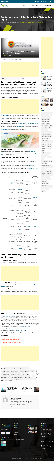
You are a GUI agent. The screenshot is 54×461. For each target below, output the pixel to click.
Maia (15, 376)
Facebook (13, 330)
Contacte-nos (9, 328)
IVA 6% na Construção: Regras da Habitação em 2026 (11, 339)
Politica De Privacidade (19, 439)
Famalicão (3, 373)
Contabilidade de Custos (20, 370)
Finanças (7, 373)
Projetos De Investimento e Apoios (17, 377)
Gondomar (19, 374)
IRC (12, 205)
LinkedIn (17, 330)
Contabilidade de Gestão (30, 370)
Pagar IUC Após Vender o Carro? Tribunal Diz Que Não (11, 342)
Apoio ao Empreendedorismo (9, 367)
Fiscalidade (12, 373)
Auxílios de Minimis (5, 115)
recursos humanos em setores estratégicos (19, 249)
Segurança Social (18, 379)
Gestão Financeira (13, 374)
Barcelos (15, 368)
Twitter (21, 330)
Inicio (24, 5)
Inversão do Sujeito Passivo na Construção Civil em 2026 (12, 341)
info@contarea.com (5, 1)
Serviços (33, 5)
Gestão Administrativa (5, 374)
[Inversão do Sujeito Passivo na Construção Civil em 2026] (43, 90)
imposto (17, 182)
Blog (37, 5)
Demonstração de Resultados (24, 371)
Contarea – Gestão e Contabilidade (8, 316)
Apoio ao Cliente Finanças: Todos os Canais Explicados (11, 344)
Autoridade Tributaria (4, 368)
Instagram (25, 330)
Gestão (20, 59)
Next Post (23, 391)
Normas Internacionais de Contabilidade (24, 376)
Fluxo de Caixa (18, 373)
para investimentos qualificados (19, 189)
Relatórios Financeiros (5, 379)
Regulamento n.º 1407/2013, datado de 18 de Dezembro (28, 123)
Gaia (23, 373)
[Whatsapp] (38, 373)
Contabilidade (12, 370)
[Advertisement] (20, 69)
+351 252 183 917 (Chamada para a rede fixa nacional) (46, 447)
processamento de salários (5, 377)
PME (21, 204)
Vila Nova (10, 380)
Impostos (24, 374)
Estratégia (32, 371)
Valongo (6, 380)
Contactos (42, 5)
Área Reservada (48, 5)
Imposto (12, 190)
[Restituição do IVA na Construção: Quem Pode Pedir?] (43, 77)
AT (23, 367)
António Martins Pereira (13, 59)
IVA (14, 212)
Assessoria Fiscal (19, 367)
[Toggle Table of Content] (22, 78)
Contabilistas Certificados (25, 326)
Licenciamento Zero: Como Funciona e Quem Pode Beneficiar (12, 388)
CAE (29, 209)
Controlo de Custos (14, 371)
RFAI (29, 184)
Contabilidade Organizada (5, 371)
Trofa (2, 380)
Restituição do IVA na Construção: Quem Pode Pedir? (11, 338)
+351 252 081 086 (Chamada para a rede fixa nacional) (46, 435)
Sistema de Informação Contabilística (29, 379)
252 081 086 (42, 1)
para (5, 286)
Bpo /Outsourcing (21, 368)
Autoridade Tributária (45, 121)
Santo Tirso (12, 379)
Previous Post (9, 391)
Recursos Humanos (28, 377)
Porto (33, 376)
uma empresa (19, 126)
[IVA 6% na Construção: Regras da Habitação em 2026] (43, 83)
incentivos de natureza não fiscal (27, 159)
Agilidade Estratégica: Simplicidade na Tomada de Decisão (27, 388)
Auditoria (27, 367)
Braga (27, 368)
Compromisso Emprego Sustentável (19, 230)
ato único (43, 117)
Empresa (28, 5)
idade (29, 226)
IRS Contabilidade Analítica (5, 376)
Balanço (11, 368)
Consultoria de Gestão (5, 370)
